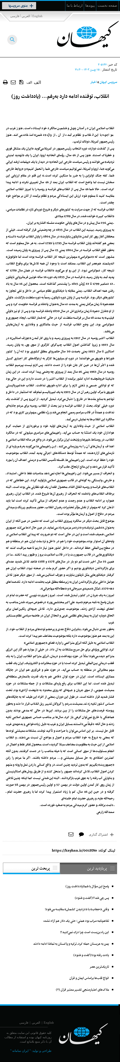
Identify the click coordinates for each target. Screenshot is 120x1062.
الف (29, 82)
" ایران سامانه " (20, 1050)
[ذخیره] (21, 82)
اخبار (93, 82)
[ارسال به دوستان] (13, 82)
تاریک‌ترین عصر (99, 967)
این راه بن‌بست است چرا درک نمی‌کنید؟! (84, 932)
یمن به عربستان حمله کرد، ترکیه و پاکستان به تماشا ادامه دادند (71, 944)
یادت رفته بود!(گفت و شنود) (91, 955)
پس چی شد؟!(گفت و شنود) (92, 898)
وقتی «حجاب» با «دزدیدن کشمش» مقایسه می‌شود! (77, 909)
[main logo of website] (81, 34)
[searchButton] (12, 40)
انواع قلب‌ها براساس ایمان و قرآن (89, 978)
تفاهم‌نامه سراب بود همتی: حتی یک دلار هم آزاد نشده (76, 921)
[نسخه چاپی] (5, 82)
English (37, 16)
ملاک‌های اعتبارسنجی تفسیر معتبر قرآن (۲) (82, 990)
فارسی (14, 16)
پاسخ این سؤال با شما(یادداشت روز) (87, 886)
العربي (26, 16)
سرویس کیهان (108, 82)
